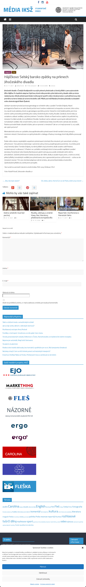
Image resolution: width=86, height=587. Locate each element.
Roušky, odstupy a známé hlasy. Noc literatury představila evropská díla (42, 215)
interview (20, 512)
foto (70, 507)
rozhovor (22, 521)
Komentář (7, 237)
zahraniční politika (78, 522)
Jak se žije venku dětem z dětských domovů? (18, 325)
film (52, 506)
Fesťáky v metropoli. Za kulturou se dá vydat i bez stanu (23, 333)
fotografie (77, 506)
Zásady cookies (34, 584)
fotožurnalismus (7, 512)
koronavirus (44, 512)
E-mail (5, 281)
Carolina (13, 506)
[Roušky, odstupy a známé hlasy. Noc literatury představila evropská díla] (43, 198)
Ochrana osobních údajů (47, 584)
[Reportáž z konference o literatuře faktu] (70, 198)
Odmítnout (43, 573)
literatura (76, 511)
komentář (36, 511)
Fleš (57, 506)
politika (32, 516)
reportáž (51, 516)
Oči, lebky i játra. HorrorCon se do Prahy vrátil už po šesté (62, 181)
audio (5, 506)
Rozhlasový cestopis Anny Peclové (15, 329)
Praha (38, 516)
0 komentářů (44, 86)
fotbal (66, 506)
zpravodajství (7, 525)
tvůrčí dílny (54, 522)
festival (48, 507)
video (64, 521)
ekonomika (32, 507)
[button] (83, 548)
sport (30, 521)
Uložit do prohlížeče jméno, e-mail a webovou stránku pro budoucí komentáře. (30, 303)
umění (58, 522)
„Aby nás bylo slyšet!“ (11, 181)
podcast (26, 517)
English (40, 506)
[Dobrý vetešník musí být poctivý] (16, 198)
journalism (26, 512)
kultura (53, 86)
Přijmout (43, 566)
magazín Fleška (8, 516)
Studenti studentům (10, 344)
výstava (70, 521)
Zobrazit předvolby (43, 579)
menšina (16, 517)
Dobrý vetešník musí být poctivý (14, 214)
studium (48, 522)
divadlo (25, 507)
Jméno (5, 268)
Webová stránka (8, 292)
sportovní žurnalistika (39, 522)
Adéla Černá (20, 86)
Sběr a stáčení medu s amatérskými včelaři (18, 322)
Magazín (7, 72)
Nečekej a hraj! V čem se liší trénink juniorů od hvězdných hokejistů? (26, 351)
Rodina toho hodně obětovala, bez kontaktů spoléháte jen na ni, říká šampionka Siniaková (35, 347)
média (21, 517)
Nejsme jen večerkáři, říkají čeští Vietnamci (18, 340)
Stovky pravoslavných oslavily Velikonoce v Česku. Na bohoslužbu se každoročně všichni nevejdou (37, 336)
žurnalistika (29, 525)
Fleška (61, 507)
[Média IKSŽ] (43, 6)
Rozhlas (58, 516)
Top (14, 72)
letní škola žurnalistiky (65, 512)
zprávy (13, 525)
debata (21, 507)
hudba (14, 511)
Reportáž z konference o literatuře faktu (68, 214)
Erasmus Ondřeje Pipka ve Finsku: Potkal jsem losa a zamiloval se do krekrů (29, 355)
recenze (44, 516)
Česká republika (20, 525)
